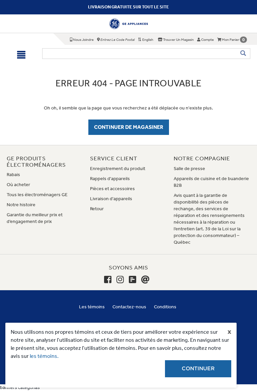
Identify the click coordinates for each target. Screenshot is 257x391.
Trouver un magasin (178, 39)
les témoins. (44, 356)
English (147, 39)
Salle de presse (189, 168)
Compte (207, 39)
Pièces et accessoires (112, 188)
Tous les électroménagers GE (37, 195)
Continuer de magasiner (128, 127)
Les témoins (92, 307)
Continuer (198, 369)
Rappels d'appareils (110, 178)
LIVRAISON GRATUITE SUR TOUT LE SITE (128, 6)
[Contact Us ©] (145, 280)
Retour (97, 209)
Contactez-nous (129, 307)
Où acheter (18, 184)
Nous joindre (83, 39)
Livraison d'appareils (111, 199)
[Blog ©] (132, 280)
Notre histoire (21, 205)
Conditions (165, 307)
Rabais (13, 174)
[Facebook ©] (107, 280)
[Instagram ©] (120, 280)
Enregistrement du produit (117, 168)
